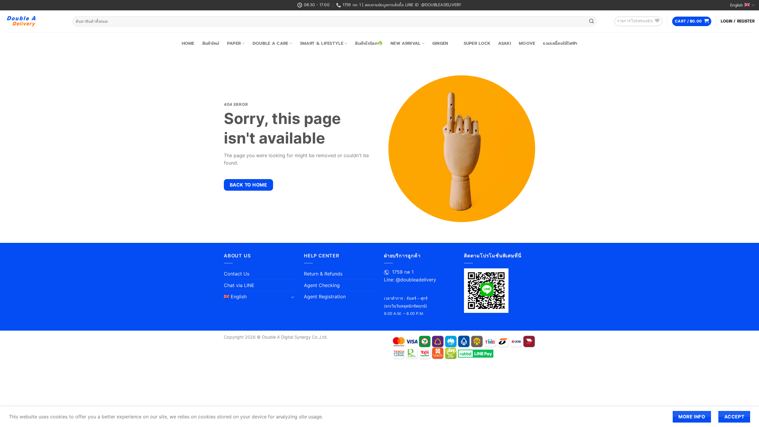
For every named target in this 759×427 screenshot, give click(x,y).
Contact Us (236, 274)
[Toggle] (292, 296)
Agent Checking (322, 285)
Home (188, 43)
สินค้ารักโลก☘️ (369, 43)
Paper (234, 43)
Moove (527, 43)
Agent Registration (325, 296)
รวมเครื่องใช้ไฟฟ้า (560, 43)
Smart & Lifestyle (321, 43)
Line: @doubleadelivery (410, 280)
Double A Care (270, 43)
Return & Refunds (323, 274)
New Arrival (405, 43)
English (736, 5)
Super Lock (477, 43)
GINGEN (440, 43)
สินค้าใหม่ (210, 43)
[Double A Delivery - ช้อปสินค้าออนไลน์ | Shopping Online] (33, 21)
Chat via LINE (239, 285)
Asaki (504, 43)
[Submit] (591, 21)
